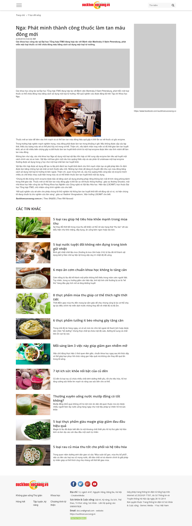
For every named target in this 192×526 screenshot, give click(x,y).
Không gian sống (24, 495)
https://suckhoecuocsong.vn (82, 514)
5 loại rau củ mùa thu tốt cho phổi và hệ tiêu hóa (90, 447)
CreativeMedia (77, 495)
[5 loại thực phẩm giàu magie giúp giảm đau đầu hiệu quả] (33, 429)
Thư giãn (37, 495)
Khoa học (55, 495)
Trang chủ (20, 15)
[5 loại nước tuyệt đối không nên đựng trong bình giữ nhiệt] (33, 252)
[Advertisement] (73, 71)
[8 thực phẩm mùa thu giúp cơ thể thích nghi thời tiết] (33, 303)
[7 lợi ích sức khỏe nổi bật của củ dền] (33, 379)
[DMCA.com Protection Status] (78, 517)
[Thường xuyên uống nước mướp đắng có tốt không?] (33, 404)
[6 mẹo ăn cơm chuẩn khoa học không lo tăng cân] (33, 278)
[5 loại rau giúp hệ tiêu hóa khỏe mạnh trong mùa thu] (33, 227)
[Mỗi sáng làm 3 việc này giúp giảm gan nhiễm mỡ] (33, 354)
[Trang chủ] (96, 5)
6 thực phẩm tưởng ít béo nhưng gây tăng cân (88, 320)
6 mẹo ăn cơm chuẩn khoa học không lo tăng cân (90, 270)
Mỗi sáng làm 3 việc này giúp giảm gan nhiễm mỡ (90, 345)
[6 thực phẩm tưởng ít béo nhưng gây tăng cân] (33, 328)
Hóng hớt (20, 501)
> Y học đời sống (33, 15)
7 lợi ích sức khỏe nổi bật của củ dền (80, 371)
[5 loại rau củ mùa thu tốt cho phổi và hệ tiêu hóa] (33, 455)
